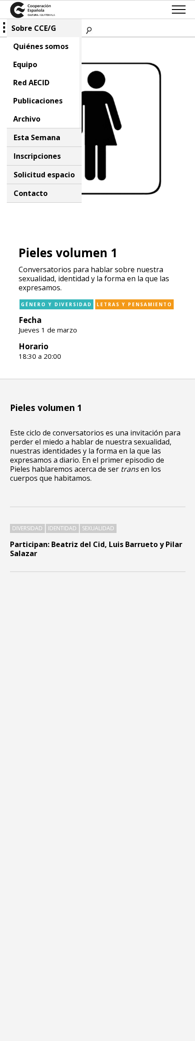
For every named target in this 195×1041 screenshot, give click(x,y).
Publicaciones (38, 101)
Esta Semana (37, 137)
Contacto (31, 193)
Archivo (26, 119)
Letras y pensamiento (134, 304)
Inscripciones (37, 156)
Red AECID (31, 83)
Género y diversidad (56, 304)
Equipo (25, 64)
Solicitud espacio (44, 175)
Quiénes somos (40, 46)
